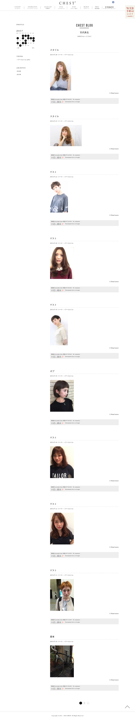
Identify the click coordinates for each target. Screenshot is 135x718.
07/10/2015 (69, 686)
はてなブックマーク (54, 102)
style (61, 7)
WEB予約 (130, 12)
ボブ (52, 371)
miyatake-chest (59, 99)
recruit (86, 7)
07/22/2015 (69, 221)
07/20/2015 (69, 287)
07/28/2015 (69, 99)
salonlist (47, 7)
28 (20, 45)
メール (52, 102)
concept (18, 7)
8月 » (33, 47)
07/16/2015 (69, 487)
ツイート (56, 102)
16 (25, 40)
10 (28, 38)
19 (33, 40)
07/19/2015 (69, 354)
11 (31, 38)
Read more (115, 93)
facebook (113, 2)
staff (73, 7)
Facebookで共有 (58, 102)
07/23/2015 (69, 155)
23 (25, 43)
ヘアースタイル (68, 54)
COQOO (109, 7)
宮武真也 (84, 32)
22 (23, 43)
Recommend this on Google (72, 101)
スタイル (54, 50)
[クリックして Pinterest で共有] (60, 102)
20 (17, 43)
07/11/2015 (69, 619)
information (32, 7)
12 (33, 38)
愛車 (52, 637)
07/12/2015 (69, 553)
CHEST (67, 3)
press (97, 7)
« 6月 (17, 47)
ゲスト (53, 172)
